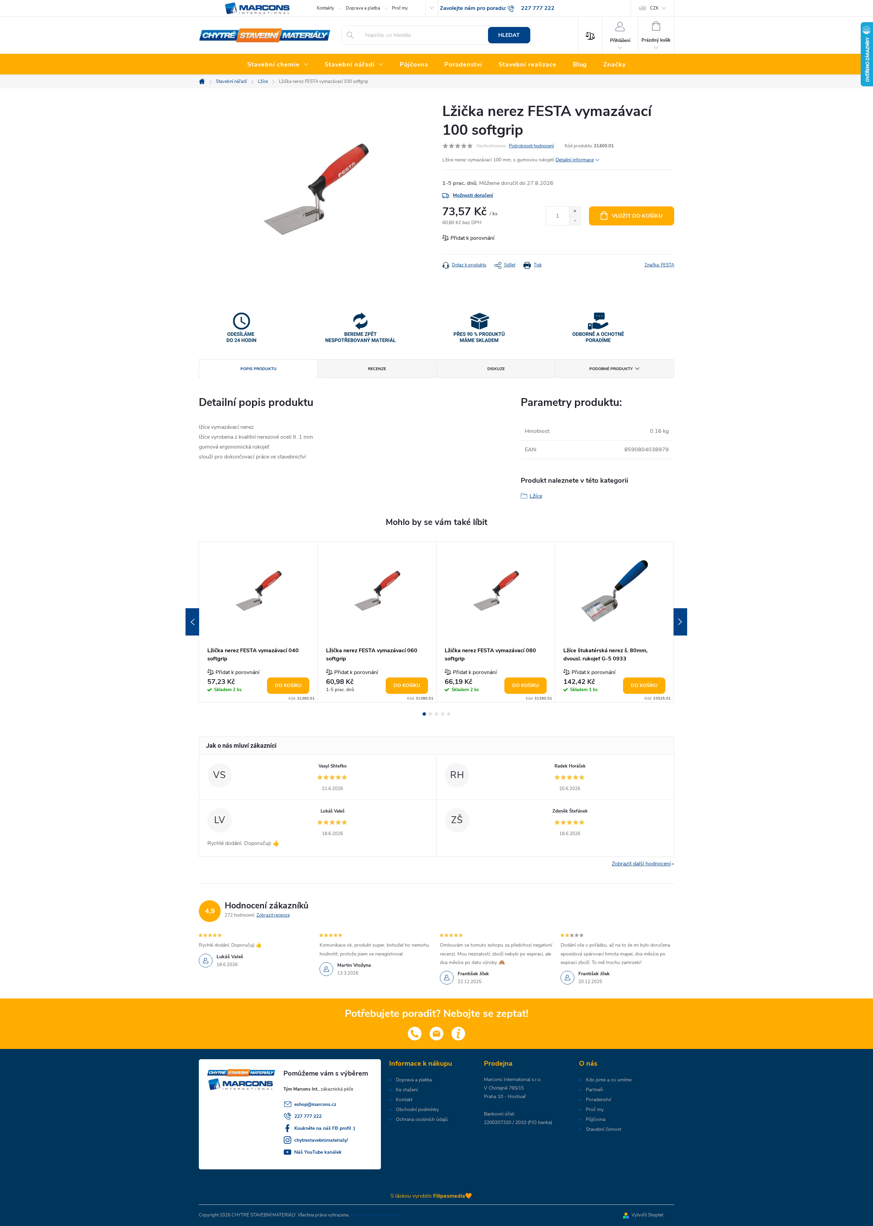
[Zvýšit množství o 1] (574, 211)
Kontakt (404, 1100)
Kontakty (325, 8)
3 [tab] (436, 714)
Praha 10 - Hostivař (505, 1096)
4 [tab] (442, 714)
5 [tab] (448, 714)
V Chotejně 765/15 (504, 1088)
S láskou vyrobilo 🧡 (431, 1196)
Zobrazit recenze (273, 915)
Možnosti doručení (473, 195)
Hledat (509, 35)
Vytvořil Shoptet (647, 1215)
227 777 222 (308, 1116)
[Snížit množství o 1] (574, 220)
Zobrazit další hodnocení (641, 863)
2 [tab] (430, 714)
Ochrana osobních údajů (422, 1119)
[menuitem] (277, 65)
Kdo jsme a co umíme (609, 1080)
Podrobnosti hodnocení (531, 146)
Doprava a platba (363, 8)
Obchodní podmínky (417, 1109)
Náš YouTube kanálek (318, 1152)
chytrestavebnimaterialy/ (321, 1140)
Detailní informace (575, 160)
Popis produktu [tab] (258, 368)
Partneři (594, 1090)
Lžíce (536, 496)
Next (680, 622)
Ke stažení (407, 1090)
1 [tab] (424, 714)
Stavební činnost (603, 1129)
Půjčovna (595, 1119)
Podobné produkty (611, 368)
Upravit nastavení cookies (376, 1215)
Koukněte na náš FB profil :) (324, 1128)
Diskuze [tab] (496, 368)
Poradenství (598, 1100)
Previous (192, 622)
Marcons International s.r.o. (513, 1079)
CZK (654, 8)
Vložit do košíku (637, 216)
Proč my (400, 8)
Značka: (659, 265)
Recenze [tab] (377, 368)
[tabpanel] (258, 622)
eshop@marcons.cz (315, 1104)
